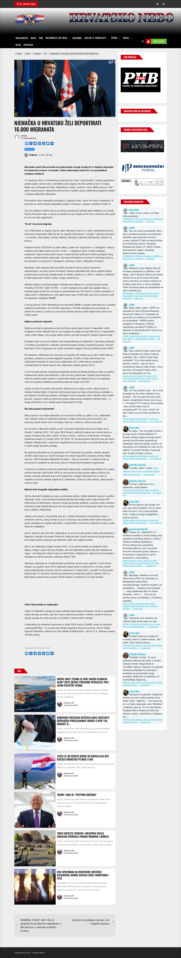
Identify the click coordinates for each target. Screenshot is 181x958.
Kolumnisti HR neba (56, 38)
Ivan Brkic (134, 209)
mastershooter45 (138, 529)
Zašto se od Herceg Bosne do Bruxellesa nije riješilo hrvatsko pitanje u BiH (83, 757)
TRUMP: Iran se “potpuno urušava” (77, 795)
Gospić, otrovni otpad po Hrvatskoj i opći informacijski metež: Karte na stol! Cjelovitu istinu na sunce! (140, 378)
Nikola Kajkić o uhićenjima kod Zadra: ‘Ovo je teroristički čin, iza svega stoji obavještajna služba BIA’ (141, 295)
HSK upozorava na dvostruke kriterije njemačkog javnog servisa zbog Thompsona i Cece (83, 875)
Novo (33, 38)
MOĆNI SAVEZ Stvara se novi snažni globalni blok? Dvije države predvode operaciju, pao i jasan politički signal (83, 682)
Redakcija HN (69, 703)
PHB (41, 38)
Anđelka (24, 136)
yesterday (150, 221)
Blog (18, 45)
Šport (114, 38)
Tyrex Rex (134, 427)
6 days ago (138, 298)
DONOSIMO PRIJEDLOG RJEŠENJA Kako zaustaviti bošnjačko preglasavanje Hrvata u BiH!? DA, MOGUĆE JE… (83, 721)
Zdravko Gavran (137, 464)
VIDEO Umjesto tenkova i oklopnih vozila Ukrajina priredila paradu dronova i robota (83, 835)
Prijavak (28, 45)
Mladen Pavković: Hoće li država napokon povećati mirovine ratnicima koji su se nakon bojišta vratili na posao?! (141, 563)
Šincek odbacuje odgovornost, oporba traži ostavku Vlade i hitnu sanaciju (141, 471)
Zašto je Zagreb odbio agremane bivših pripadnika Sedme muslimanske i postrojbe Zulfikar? (140, 606)
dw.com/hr (30, 648)
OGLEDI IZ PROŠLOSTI (95, 38)
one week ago (144, 381)
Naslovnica (22, 38)
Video (126, 38)
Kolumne (77, 38)
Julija (131, 227)
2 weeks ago (150, 566)
